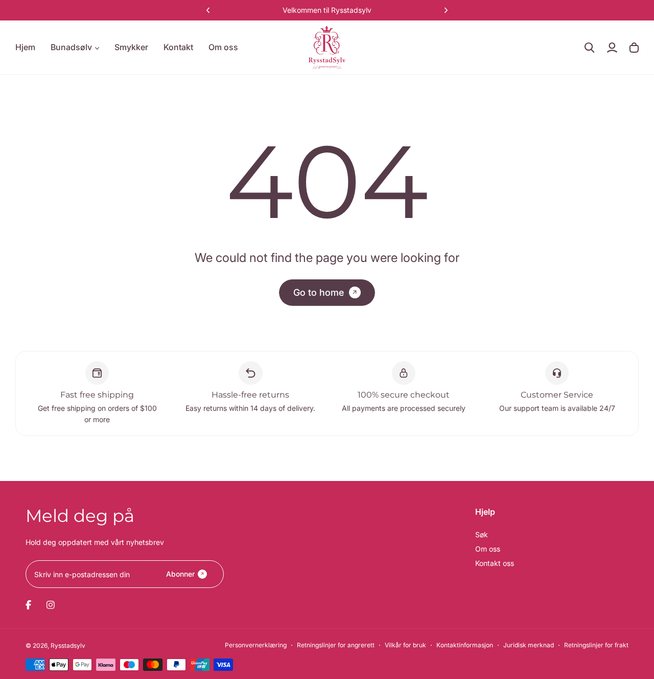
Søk (481, 534)
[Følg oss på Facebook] (28, 604)
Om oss (223, 47)
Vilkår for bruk (405, 645)
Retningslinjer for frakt (596, 645)
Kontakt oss (494, 563)
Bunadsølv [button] (71, 47)
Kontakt (178, 47)
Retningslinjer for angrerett (336, 645)
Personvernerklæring (256, 645)
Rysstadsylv (68, 645)
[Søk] (590, 47)
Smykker (131, 47)
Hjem (25, 47)
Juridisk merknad (528, 645)
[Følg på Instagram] (50, 604)
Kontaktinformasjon (464, 645)
